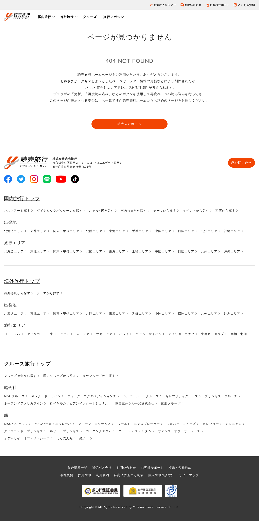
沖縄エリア (232, 231)
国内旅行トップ (22, 198)
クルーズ (90, 17)
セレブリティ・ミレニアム (222, 423)
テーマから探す (164, 210)
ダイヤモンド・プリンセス (23, 431)
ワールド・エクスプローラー (139, 423)
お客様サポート (220, 4)
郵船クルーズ (171, 403)
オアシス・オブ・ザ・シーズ (179, 431)
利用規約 (102, 475)
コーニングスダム (99, 431)
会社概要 (66, 475)
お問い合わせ (193, 4)
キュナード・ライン (46, 396)
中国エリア (163, 231)
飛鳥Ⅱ (84, 438)
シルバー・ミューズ (181, 423)
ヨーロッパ (12, 334)
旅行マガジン (113, 17)
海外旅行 (67, 17)
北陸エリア (94, 231)
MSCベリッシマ (16, 423)
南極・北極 (239, 334)
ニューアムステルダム (135, 431)
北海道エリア (14, 231)
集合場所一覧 (77, 467)
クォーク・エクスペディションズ (91, 396)
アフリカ (33, 334)
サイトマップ (189, 475)
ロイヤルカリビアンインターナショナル (79, 403)
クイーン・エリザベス (94, 423)
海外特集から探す (17, 293)
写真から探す (225, 210)
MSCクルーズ (14, 396)
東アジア (82, 334)
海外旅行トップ (22, 281)
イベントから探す (196, 210)
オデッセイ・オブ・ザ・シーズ (27, 438)
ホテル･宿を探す (101, 210)
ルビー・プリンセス (64, 431)
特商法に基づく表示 (128, 475)
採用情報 (84, 475)
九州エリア (209, 231)
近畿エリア (140, 231)
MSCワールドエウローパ (53, 423)
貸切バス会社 (102, 467)
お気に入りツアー (165, 4)
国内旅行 (44, 17)
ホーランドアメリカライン (23, 403)
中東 (50, 334)
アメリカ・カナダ (181, 334)
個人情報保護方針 (161, 475)
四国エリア (186, 231)
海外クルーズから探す (99, 375)
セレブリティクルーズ (182, 396)
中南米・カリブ (212, 334)
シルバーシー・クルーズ (141, 396)
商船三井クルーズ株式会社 (134, 403)
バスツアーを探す (17, 210)
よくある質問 (246, 4)
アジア (65, 334)
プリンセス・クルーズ (221, 396)
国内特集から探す (134, 210)
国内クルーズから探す (59, 375)
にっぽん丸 (64, 438)
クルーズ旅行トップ (27, 363)
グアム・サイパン (149, 334)
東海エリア (117, 231)
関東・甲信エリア (66, 231)
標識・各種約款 (180, 467)
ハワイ (124, 334)
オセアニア (104, 334)
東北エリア (38, 231)
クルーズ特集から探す (20, 375)
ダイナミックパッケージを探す (60, 210)
